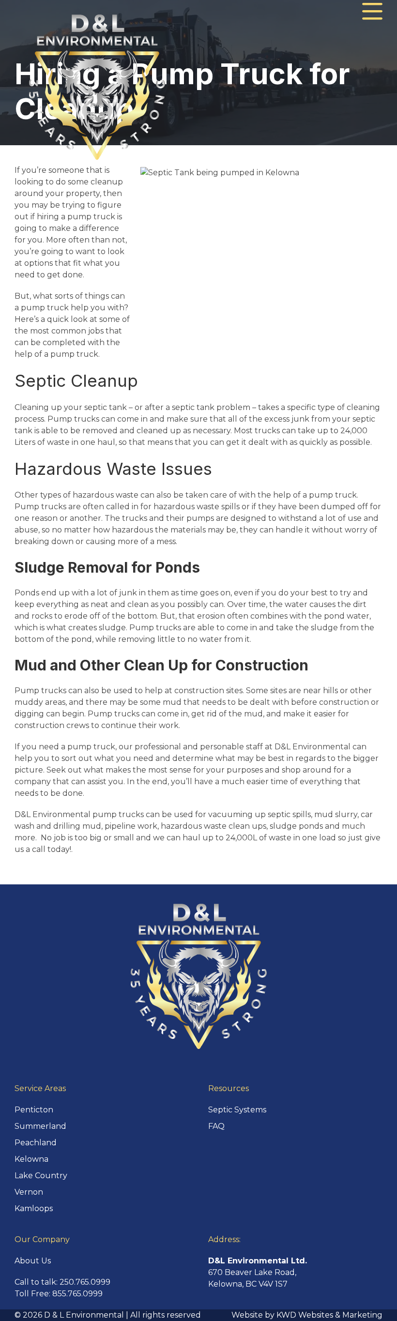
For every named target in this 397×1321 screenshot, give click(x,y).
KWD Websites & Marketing (329, 1315)
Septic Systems (237, 1109)
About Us (33, 1260)
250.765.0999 (85, 1282)
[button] (372, 12)
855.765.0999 (77, 1293)
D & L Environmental (84, 1315)
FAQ (216, 1126)
